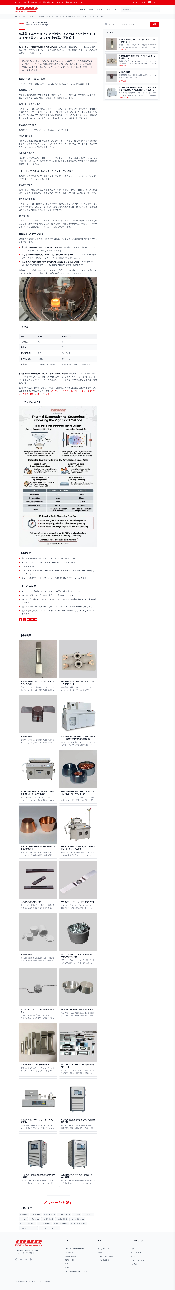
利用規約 (134, 1264)
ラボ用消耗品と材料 (105, 1256)
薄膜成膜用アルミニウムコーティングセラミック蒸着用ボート (48, 562)
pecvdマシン (50, 1215)
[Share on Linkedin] (24, 619)
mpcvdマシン (65, 1215)
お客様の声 (69, 1252)
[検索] (158, 9)
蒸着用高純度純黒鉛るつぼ (31, 901)
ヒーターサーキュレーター (50, 1228)
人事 (66, 1264)
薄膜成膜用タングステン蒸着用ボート (35, 1064)
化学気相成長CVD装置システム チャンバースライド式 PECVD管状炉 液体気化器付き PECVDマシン (78, 737)
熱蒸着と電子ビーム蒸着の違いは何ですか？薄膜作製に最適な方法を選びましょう (57, 606)
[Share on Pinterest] (32, 619)
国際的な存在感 (70, 1256)
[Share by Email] (36, 619)
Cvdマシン (89, 1215)
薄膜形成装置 (62, 1219)
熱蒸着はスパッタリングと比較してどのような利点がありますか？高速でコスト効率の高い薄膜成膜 (70, 17)
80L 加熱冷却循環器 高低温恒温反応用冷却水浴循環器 (38, 1176)
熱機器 (100, 1252)
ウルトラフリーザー (79, 1224)
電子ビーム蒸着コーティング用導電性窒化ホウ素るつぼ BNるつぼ (78, 955)
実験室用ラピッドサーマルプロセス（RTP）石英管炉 (37, 1120)
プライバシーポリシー (139, 1260)
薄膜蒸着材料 (48, 1219)
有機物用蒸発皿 (28, 566)
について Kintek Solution (74, 1249)
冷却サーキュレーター (29, 1228)
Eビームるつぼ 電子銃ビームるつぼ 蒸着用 (77, 1009)
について (134, 2)
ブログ (142, 2)
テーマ (133, 1256)
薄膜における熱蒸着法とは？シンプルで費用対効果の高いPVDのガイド (52, 591)
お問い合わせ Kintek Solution (76, 1271)
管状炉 (24, 1219)
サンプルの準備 (103, 1249)
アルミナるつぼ (45, 1224)
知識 (91, 9)
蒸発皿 (31, 17)
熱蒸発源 (25, 1215)
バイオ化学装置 (103, 1260)
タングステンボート (28, 1224)
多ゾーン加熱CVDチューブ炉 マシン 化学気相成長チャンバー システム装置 (54, 577)
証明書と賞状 (70, 1260)
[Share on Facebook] (20, 619)
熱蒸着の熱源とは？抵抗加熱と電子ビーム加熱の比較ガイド (47, 595)
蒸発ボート (36, 1215)
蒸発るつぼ (35, 1219)
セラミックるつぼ (61, 1224)
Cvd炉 (77, 1215)
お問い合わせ (111, 9)
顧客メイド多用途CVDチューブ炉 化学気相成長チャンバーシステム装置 (78, 847)
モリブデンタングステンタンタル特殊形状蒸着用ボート (78, 1065)
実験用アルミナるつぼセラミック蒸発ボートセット (37, 1010)
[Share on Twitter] (28, 619)
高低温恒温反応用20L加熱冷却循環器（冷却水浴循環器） (77, 1176)
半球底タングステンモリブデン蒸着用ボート (78, 901)
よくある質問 (136, 1252)
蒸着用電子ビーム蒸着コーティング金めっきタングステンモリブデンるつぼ (78, 792)
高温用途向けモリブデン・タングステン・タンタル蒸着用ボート (49, 558)
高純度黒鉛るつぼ (78, 1219)
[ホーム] (16, 17)
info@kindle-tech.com (29, 1250)
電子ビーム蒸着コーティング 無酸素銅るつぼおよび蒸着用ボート (38, 847)
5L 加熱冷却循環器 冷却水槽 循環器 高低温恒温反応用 (78, 1120)
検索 (154, 24)
